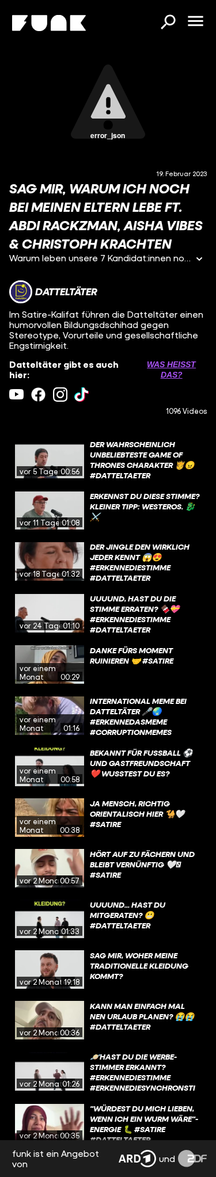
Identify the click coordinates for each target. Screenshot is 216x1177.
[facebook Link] (38, 394)
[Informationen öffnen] (199, 260)
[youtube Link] (16, 394)
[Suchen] (167, 23)
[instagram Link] (60, 394)
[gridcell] (108, 459)
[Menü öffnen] (195, 22)
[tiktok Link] (81, 394)
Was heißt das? (171, 369)
